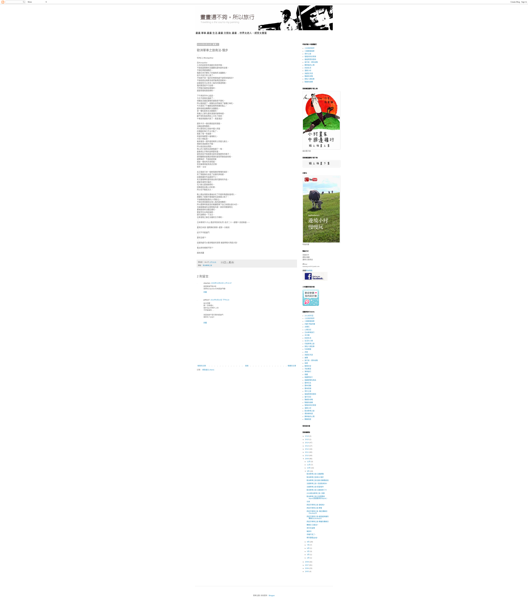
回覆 (205, 292)
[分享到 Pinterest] (232, 262)
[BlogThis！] (224, 262)
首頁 (246, 366)
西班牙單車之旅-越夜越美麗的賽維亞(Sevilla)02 (318, 517)
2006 (307, 568)
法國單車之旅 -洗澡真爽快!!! (317, 484)
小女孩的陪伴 (309, 48)
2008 (307, 562)
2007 (307, 565)
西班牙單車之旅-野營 (314, 508)
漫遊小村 (308, 71)
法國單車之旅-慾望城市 (315, 487)
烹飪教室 (308, 369)
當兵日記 (308, 397)
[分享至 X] (227, 262)
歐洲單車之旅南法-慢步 (315, 477)
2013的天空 (309, 316)
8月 (308, 542)
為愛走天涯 (309, 73)
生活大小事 (309, 341)
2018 (307, 436)
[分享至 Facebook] (230, 262)
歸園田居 (308, 419)
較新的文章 (202, 366)
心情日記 (308, 330)
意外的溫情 (311, 528)
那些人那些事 (309, 79)
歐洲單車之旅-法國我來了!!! (317, 490)
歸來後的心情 (309, 65)
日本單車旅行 (309, 332)
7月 (308, 545)
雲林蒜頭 (308, 388)
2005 (307, 571)
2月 (308, 558)
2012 (307, 449)
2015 (307, 439)
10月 (309, 468)
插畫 (306, 374)
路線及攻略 (309, 76)
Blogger (272, 596)
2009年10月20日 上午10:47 (221, 283)
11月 (309, 465)
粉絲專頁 (309, 271)
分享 (308, 502)
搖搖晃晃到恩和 (310, 59)
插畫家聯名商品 (310, 380)
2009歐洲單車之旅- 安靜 (316, 493)
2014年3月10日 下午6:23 (220, 300)
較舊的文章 (292, 366)
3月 (308, 555)
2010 (307, 456)
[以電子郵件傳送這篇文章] (222, 262)
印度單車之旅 (309, 344)
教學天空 (308, 366)
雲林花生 (308, 383)
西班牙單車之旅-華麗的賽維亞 (318, 522)
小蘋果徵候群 (309, 51)
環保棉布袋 (309, 414)
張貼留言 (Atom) (208, 370)
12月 (309, 462)
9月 (308, 471)
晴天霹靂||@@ (312, 538)
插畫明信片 (309, 377)
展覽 (306, 358)
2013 (307, 446)
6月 (308, 548)
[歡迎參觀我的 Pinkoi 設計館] (310, 305)
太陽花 (307, 327)
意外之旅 (308, 54)
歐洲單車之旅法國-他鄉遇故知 (318, 480)
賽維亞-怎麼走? (312, 525)
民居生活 (308, 68)
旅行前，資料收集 (311, 62)
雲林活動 (308, 386)
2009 (307, 459)
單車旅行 (308, 372)
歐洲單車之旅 (207, 265)
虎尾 (306, 352)
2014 (307, 443)
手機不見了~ (311, 535)
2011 (307, 452)
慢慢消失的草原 (310, 57)
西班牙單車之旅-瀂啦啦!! (315, 505)
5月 (308, 551)
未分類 (307, 335)
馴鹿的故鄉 (309, 82)
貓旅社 (309, 531)
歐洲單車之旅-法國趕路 (315, 474)
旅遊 (306, 363)
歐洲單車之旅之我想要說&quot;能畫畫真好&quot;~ (317, 497)
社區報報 (308, 349)
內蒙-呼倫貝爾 (310, 324)
